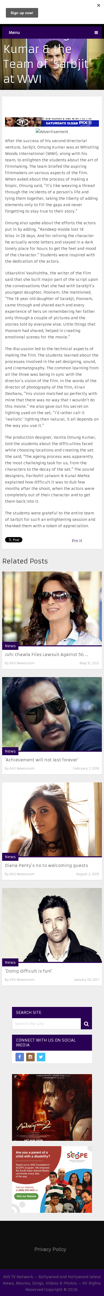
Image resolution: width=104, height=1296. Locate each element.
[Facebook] (19, 1057)
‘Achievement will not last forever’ (41, 759)
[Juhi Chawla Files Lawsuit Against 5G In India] (52, 608)
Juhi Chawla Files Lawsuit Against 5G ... (46, 654)
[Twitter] (41, 1057)
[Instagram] (30, 1057)
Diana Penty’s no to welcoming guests (46, 865)
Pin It (77, 540)
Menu (14, 32)
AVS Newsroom (22, 663)
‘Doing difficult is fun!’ (28, 971)
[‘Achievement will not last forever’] (52, 714)
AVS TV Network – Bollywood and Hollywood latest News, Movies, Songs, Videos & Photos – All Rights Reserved (52, 1283)
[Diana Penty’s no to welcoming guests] (52, 819)
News (10, 645)
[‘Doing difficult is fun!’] (52, 925)
